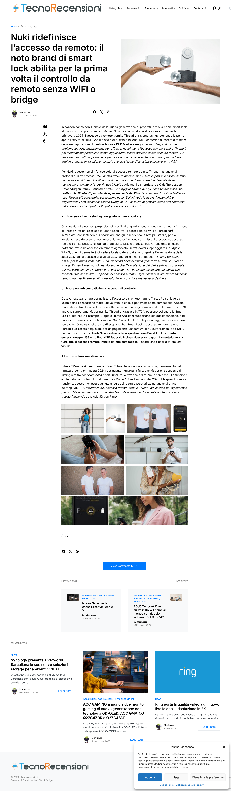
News (14, 26)
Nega (176, 777)
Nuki (66, 536)
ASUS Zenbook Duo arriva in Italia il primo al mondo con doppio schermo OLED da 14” (150, 611)
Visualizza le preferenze (208, 777)
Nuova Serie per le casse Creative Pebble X (97, 606)
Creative (102, 595)
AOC (100, 699)
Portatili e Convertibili (146, 598)
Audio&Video (89, 595)
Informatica (140, 595)
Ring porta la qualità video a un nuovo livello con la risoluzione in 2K (187, 706)
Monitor (108, 699)
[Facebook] (214, 8)
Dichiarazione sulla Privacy (190, 784)
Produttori (88, 598)
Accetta (150, 777)
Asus (151, 595)
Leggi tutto (64, 690)
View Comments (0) (122, 565)
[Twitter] (219, 8)
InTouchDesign (45, 780)
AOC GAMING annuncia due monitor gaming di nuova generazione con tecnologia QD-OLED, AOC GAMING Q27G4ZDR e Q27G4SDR (114, 711)
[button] (224, 747)
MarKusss (24, 112)
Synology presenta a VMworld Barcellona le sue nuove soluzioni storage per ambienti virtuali (39, 664)
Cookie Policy (167, 784)
